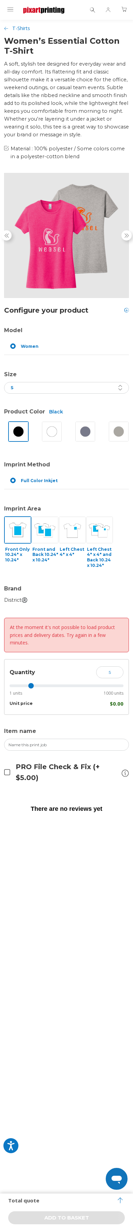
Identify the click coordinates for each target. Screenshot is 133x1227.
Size (10, 374)
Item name (20, 731)
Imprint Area (22, 508)
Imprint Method (27, 464)
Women (30, 346)
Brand (12, 588)
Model (13, 330)
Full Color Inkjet (39, 480)
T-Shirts (21, 28)
